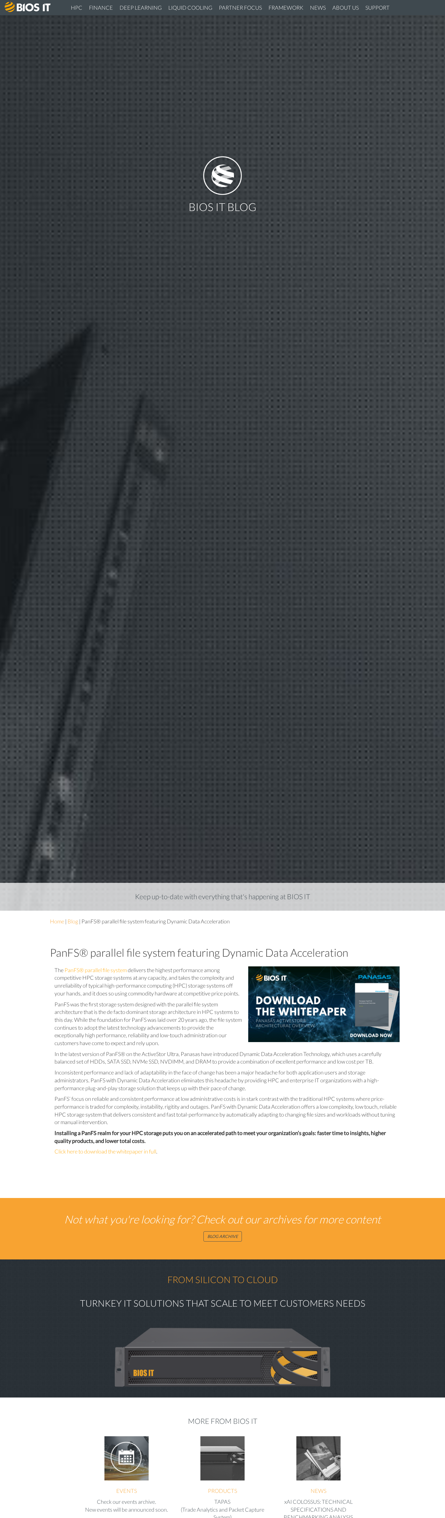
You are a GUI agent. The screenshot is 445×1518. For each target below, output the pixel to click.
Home (57, 921)
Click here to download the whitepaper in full (105, 1151)
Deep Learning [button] (141, 7)
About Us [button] (345, 7)
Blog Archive (222, 1236)
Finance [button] (101, 7)
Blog (73, 921)
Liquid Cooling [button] (190, 7)
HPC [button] (76, 7)
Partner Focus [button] (240, 7)
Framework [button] (286, 7)
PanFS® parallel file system (95, 970)
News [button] (318, 7)
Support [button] (377, 7)
